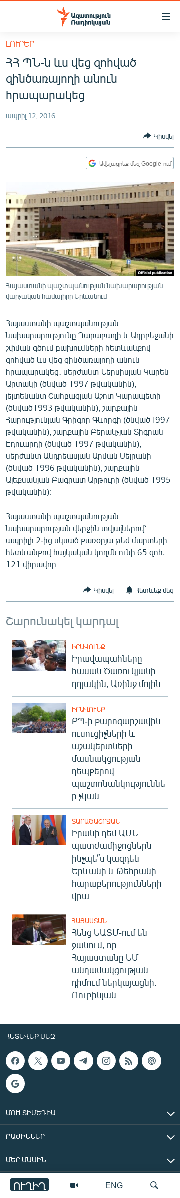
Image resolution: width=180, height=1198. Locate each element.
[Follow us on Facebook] (15, 1060)
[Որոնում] (155, 1185)
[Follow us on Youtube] (61, 1060)
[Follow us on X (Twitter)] (38, 1060)
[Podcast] (151, 1060)
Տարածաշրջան (96, 821)
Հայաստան (89, 921)
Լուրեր (20, 43)
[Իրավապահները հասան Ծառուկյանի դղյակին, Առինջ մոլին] (39, 655)
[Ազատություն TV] (75, 1185)
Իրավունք (89, 647)
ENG (114, 1185)
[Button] (159, 136)
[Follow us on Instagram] (106, 1060)
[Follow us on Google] (15, 1083)
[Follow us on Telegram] (83, 1060)
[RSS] (129, 1060)
